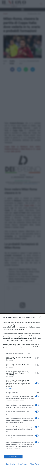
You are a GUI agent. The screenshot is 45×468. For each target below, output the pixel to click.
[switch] (37, 358)
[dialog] (22, 391)
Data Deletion (10, 464)
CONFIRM (13, 456)
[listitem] (22, 353)
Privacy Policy (34, 464)
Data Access (22, 464)
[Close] (41, 318)
